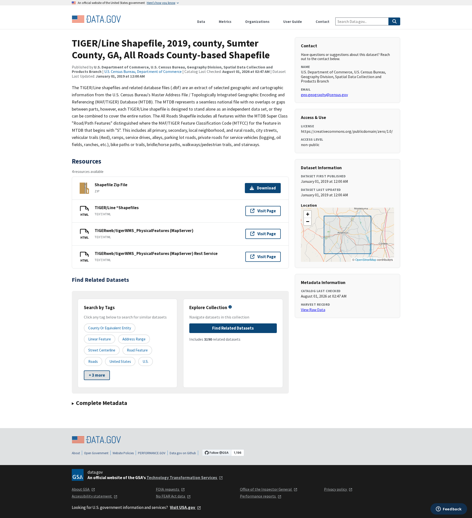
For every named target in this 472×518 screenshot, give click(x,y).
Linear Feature (99, 339)
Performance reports (258, 496)
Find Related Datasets (233, 328)
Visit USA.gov (183, 507)
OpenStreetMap (365, 259)
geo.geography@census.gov (324, 94)
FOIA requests (168, 489)
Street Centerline (101, 350)
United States (120, 361)
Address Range (134, 339)
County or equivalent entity (109, 328)
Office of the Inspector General (266, 489)
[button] (307, 214)
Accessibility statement (92, 496)
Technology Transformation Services (182, 477)
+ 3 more (97, 375)
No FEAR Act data (171, 496)
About (76, 453)
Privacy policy (336, 489)
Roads (93, 361)
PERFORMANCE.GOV (151, 453)
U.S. (145, 361)
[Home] (96, 19)
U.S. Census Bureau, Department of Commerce (143, 71)
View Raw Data (313, 309)
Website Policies (123, 453)
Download (266, 188)
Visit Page (266, 211)
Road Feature (137, 350)
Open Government (96, 453)
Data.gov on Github (183, 453)
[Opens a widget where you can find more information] (448, 509)
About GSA (81, 489)
